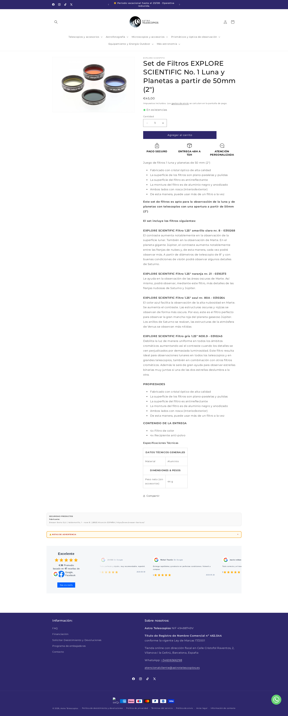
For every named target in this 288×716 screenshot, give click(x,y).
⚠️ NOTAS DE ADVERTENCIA (62, 534)
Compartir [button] (153, 495)
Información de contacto (223, 708)
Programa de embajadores (69, 645)
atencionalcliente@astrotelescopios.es (172, 667)
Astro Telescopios (69, 708)
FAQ (55, 628)
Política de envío (184, 708)
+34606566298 (171, 660)
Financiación (60, 634)
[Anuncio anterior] (108, 4)
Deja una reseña (66, 585)
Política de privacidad (137, 708)
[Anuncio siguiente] (179, 4)
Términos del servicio (162, 708)
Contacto (58, 651)
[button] (56, 22)
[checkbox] (56, 560)
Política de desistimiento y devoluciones (102, 708)
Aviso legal (202, 708)
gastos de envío (180, 103)
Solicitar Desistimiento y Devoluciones (77, 640)
